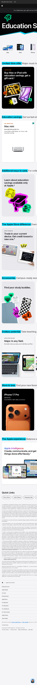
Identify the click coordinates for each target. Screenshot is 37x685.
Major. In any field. (13, 341)
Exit (15, 1)
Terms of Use (13, 629)
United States (5, 625)
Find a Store (7, 497)
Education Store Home (6, 1)
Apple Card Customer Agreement (10, 549)
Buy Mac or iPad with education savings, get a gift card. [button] (17, 75)
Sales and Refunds (22, 629)
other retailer (25, 622)
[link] (32, 680)
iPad (20, 52)
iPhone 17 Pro (11, 394)
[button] (19, 236)
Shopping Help (29, 497)
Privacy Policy (5, 629)
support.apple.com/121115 (10, 559)
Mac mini (9, 126)
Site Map (30, 629)
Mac (8, 52)
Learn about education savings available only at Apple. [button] (16, 183)
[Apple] (2, 582)
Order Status (18, 497)
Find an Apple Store (16, 622)
